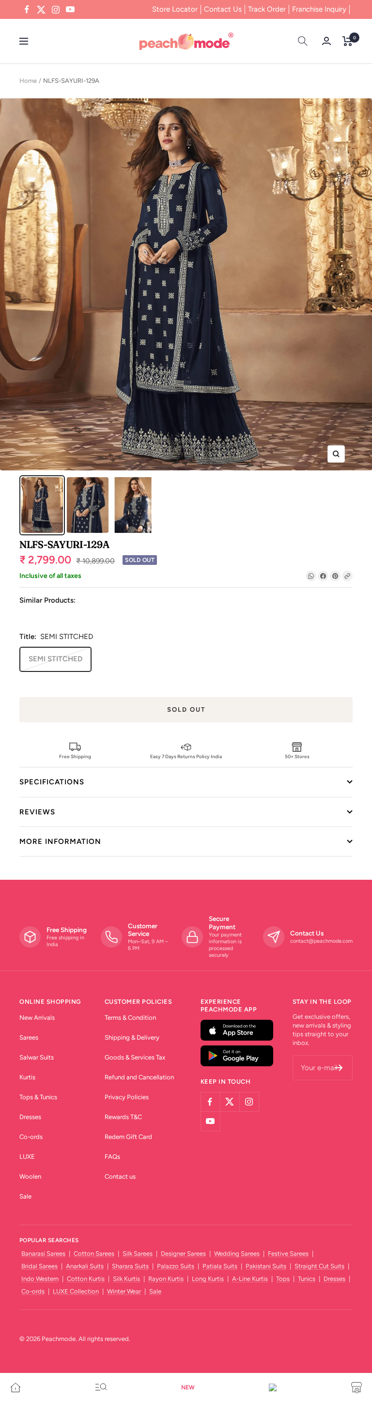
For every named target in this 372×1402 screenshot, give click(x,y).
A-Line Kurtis (250, 1278)
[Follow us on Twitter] (41, 9)
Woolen (30, 1176)
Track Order (267, 9)
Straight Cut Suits (319, 1266)
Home (28, 80)
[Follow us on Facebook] (26, 9)
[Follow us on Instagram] (55, 9)
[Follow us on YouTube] (70, 9)
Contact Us (223, 9)
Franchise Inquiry (319, 9)
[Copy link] (347, 576)
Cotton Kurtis (86, 1278)
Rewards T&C (123, 1117)
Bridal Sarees (39, 1266)
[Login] (326, 41)
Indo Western (40, 1278)
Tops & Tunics (38, 1097)
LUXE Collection (76, 1291)
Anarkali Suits (85, 1266)
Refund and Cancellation (139, 1077)
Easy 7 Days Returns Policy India (186, 756)
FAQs (112, 1156)
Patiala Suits (219, 1266)
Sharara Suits (130, 1266)
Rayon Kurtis (166, 1278)
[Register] (339, 1067)
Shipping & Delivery (132, 1037)
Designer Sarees (183, 1253)
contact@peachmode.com (321, 941)
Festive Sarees (288, 1253)
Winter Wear (124, 1291)
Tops (283, 1278)
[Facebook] (323, 576)
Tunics (306, 1278)
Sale (25, 1196)
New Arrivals (37, 1017)
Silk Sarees (138, 1253)
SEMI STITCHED (55, 658)
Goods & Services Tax (135, 1057)
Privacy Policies (127, 1097)
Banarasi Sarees (43, 1253)
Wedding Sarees (237, 1253)
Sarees (28, 1037)
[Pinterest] (335, 576)
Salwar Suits (36, 1057)
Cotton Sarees (94, 1253)
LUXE (27, 1156)
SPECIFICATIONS (51, 782)
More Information (60, 841)
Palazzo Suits (175, 1266)
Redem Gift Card (128, 1136)
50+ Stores (297, 756)
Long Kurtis (208, 1278)
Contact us (120, 1176)
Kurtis (27, 1077)
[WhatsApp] (311, 576)
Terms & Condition (130, 1017)
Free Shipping (75, 756)
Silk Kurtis (126, 1278)
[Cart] (347, 41)
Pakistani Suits (266, 1266)
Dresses (30, 1117)
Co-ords (31, 1136)
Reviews (37, 812)
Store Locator (175, 9)
